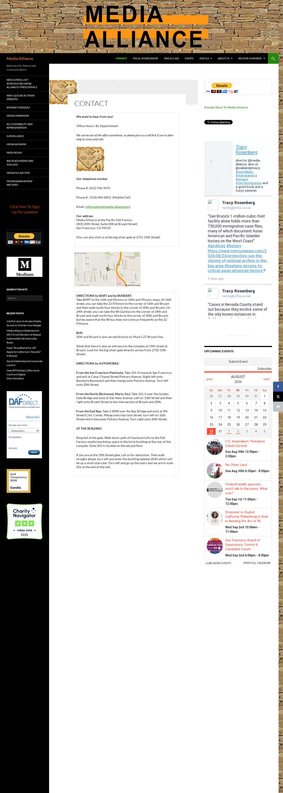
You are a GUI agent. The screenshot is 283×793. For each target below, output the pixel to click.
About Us (223, 58)
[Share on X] (278, 396)
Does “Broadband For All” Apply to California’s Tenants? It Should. (24, 351)
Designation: (15, 437)
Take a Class (171, 58)
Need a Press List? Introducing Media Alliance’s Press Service (22, 83)
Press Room (14, 152)
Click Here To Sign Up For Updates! (24, 209)
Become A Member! (250, 58)
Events (189, 58)
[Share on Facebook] (278, 387)
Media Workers (16, 144)
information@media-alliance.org (108, 206)
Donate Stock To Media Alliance (226, 107)
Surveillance (15, 136)
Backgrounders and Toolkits (20, 162)
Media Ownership (18, 115)
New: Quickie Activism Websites (20, 97)
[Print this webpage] (278, 406)
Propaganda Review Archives (19, 183)
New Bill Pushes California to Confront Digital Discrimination (23, 374)
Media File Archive (18, 172)
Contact (121, 58)
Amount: (13, 448)
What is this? (33, 416)
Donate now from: (18, 425)
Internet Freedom (18, 107)
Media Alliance (20, 58)
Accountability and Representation (20, 126)
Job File (204, 58)
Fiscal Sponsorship (145, 58)
